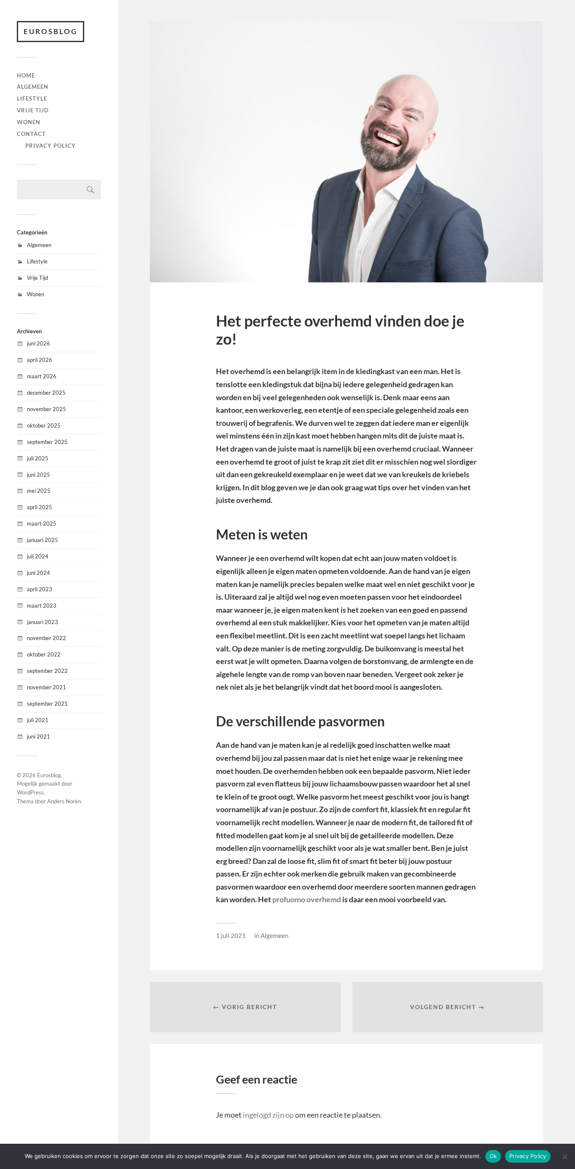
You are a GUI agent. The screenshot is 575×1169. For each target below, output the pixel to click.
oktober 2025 (44, 425)
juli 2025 (37, 458)
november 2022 (46, 638)
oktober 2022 (44, 654)
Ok (493, 1156)
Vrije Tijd (33, 110)
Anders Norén (64, 801)
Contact (31, 133)
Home (26, 75)
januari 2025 (42, 540)
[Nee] (564, 1156)
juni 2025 (38, 474)
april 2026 (39, 359)
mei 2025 (39, 490)
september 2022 (47, 670)
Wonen (28, 122)
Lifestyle (32, 98)
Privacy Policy (50, 145)
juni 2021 (38, 736)
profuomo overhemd (306, 899)
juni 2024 (38, 572)
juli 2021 (37, 720)
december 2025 (46, 392)
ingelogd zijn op (268, 1114)
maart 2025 (41, 523)
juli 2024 (37, 556)
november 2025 (46, 409)
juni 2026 (38, 343)
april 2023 (39, 589)
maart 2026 (41, 376)
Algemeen (32, 86)
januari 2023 (42, 622)
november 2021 (46, 687)
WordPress (30, 792)
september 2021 (47, 703)
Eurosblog (50, 31)
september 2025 (47, 441)
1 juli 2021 (231, 935)
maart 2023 (41, 605)
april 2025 (39, 507)
